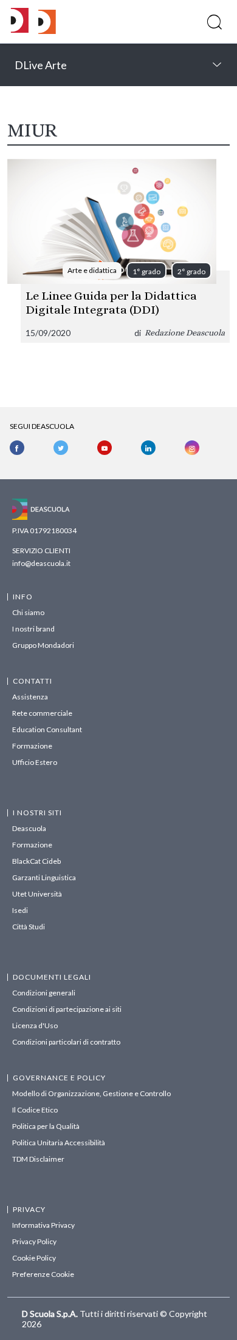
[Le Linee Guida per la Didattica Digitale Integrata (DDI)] (118, 251)
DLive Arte (41, 65)
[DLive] (19, 21)
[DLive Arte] (47, 30)
